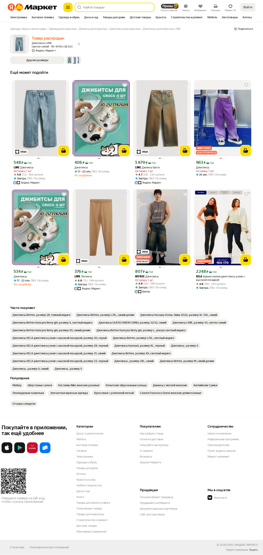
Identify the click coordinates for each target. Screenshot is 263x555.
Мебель (81, 439)
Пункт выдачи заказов (222, 450)
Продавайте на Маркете (155, 502)
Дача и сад (83, 491)
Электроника (84, 456)
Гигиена (81, 450)
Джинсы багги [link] (147, 167)
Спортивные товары (89, 508)
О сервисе (146, 450)
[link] (41, 315)
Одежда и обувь (86, 462)
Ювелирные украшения (91, 531)
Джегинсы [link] (24, 167)
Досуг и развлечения (89, 433)
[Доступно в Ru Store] (45, 452)
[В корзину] (63, 150)
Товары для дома (87, 468)
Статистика (17, 547)
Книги (80, 496)
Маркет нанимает (219, 456)
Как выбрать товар (151, 433)
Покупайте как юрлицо (154, 445)
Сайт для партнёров (152, 514)
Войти (247, 7)
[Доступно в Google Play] (19, 452)
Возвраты (146, 456)
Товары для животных (90, 514)
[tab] (18, 17)
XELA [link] (199, 276)
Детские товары (86, 525)
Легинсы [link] (83, 276)
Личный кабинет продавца (156, 497)
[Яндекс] (253, 549)
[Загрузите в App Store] (7, 452)
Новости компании (219, 433)
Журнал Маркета (150, 462)
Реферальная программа (223, 439)
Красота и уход (85, 479)
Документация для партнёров (159, 508)
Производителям (218, 445)
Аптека (80, 473)
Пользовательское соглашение (49, 547)
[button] (45, 60)
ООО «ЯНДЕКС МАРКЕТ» (242, 544)
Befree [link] (140, 276)
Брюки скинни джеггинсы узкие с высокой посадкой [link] (220, 278)
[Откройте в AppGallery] (32, 452)
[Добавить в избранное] (64, 85)
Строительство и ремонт (92, 520)
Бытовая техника (87, 445)
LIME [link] (16, 167)
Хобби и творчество (89, 485)
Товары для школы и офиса (93, 502)
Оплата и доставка (151, 439)
